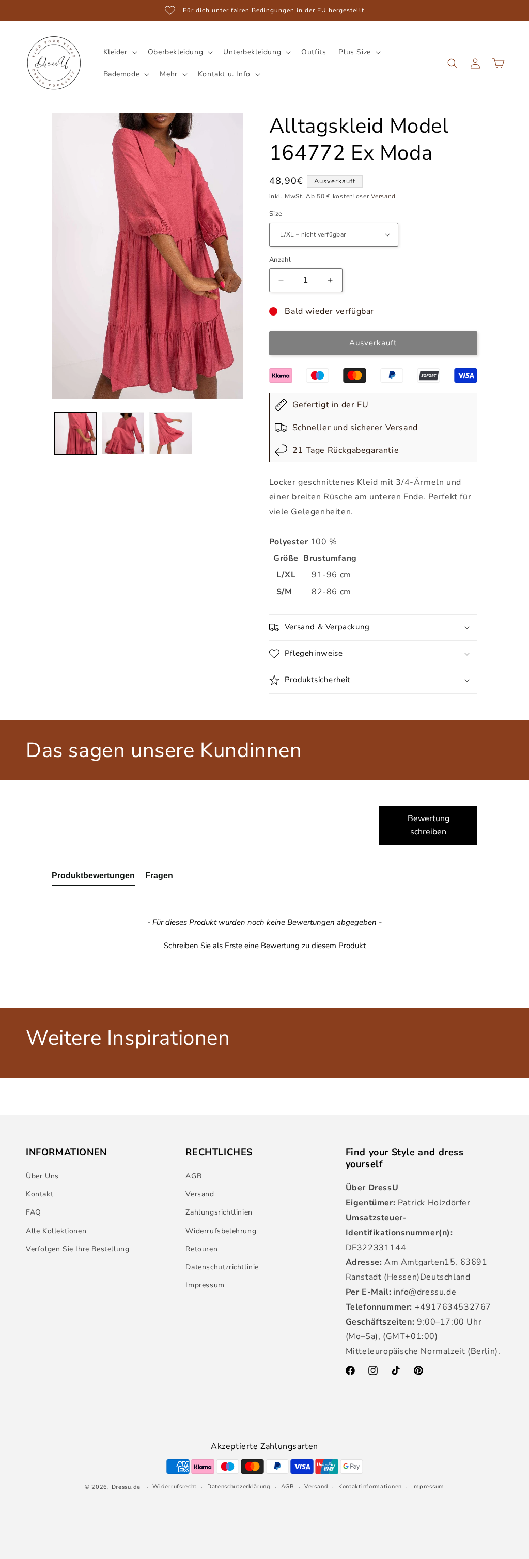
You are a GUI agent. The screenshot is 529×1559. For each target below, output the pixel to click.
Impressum (204, 1285)
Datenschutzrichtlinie (222, 1267)
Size (276, 213)
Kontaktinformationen (370, 1486)
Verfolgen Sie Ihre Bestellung (77, 1249)
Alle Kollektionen (56, 1231)
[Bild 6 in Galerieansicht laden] (170, 433)
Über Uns (42, 1176)
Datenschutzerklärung (239, 1486)
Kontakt (39, 1194)
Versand (383, 196)
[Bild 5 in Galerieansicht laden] (123, 433)
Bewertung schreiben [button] (428, 825)
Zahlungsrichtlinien (218, 1212)
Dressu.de (126, 1487)
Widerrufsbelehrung (220, 1231)
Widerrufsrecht (174, 1486)
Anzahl (280, 259)
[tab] (93, 878)
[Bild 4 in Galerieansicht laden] (75, 433)
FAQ (33, 1212)
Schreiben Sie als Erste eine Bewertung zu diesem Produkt (265, 945)
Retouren (201, 1249)
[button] (119, 52)
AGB (193, 1176)
